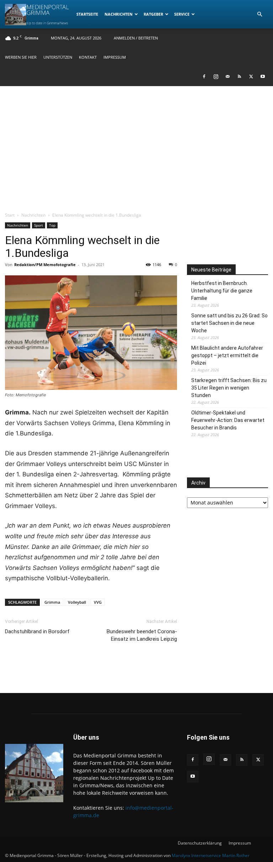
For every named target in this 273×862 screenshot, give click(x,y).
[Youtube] (262, 76)
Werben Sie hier (21, 57)
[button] (259, 14)
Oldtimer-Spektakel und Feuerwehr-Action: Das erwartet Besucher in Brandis (227, 420)
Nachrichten (119, 14)
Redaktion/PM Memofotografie (45, 264)
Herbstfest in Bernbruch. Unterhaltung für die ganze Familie (221, 290)
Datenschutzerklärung (200, 843)
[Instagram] (215, 76)
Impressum (114, 57)
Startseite (87, 14)
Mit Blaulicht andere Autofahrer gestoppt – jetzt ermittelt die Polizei (227, 355)
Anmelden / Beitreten (136, 38)
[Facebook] (204, 76)
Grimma (52, 602)
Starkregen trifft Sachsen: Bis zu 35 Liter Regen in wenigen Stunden (229, 387)
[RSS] (239, 76)
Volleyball (77, 602)
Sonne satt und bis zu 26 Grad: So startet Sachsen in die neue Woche (229, 323)
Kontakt (88, 57)
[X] (251, 76)
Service (181, 14)
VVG (98, 602)
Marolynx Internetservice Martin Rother (211, 855)
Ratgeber (153, 14)
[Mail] (227, 76)
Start (10, 215)
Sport (38, 225)
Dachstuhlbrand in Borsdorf (37, 631)
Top (52, 225)
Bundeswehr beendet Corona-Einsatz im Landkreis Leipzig (142, 635)
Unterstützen (57, 57)
